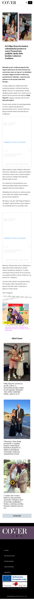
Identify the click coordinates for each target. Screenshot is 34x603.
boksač (9, 327)
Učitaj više (17, 516)
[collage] (17, 13)
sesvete (27, 328)
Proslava (15, 328)
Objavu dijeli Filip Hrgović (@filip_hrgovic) (17, 164)
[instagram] (21, 536)
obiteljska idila (8, 328)
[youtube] (17, 536)
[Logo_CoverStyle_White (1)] (14, 529)
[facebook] (13, 536)
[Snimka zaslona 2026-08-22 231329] (17, 400)
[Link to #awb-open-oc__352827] (26, 2)
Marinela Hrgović (23, 327)
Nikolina (22, 325)
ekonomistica (15, 327)
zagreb (10, 330)
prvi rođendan (21, 328)
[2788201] (17, 344)
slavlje (6, 330)
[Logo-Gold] (9, 1)
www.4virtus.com (21, 596)
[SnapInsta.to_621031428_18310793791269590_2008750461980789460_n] (17, 460)
